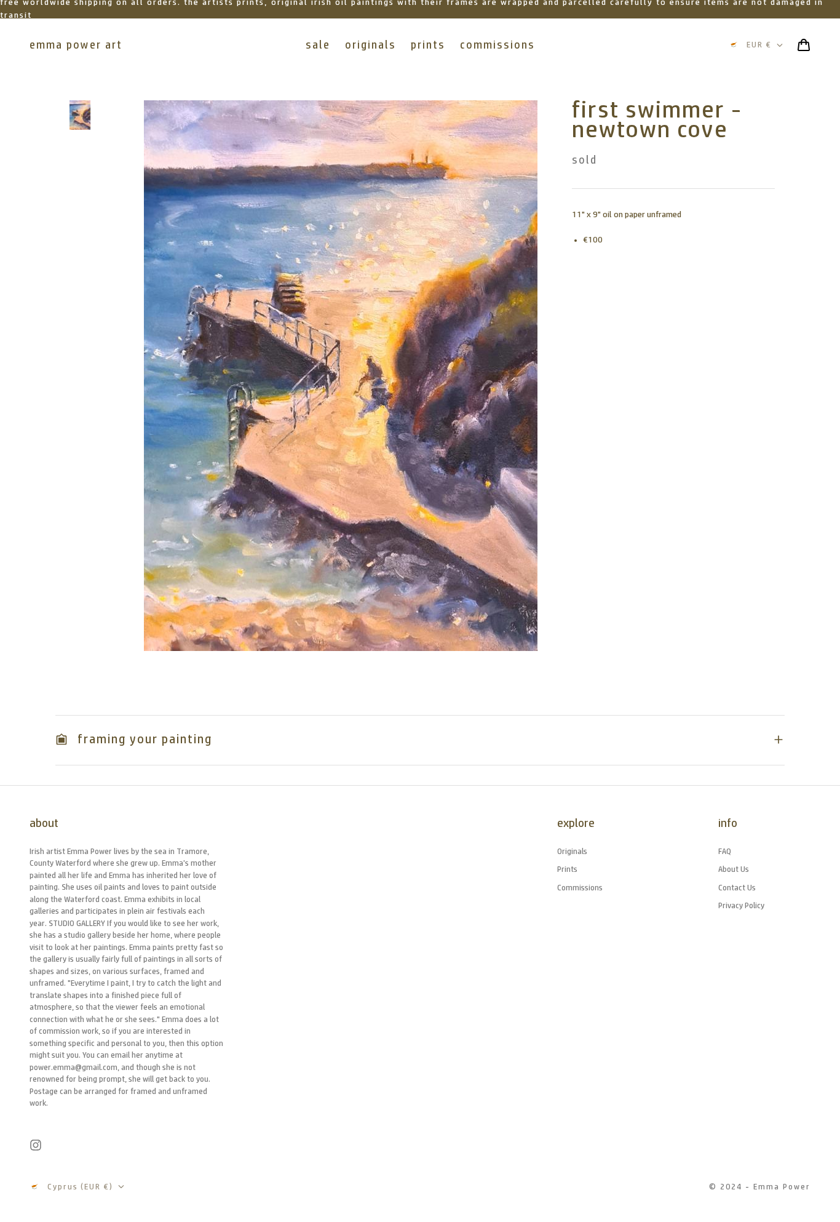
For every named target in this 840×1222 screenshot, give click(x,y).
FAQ (724, 851)
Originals (572, 851)
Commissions (580, 888)
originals (370, 44)
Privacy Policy (741, 905)
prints (428, 44)
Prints (567, 869)
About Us (733, 869)
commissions (497, 44)
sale (318, 44)
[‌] (79, 115)
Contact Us (737, 888)
